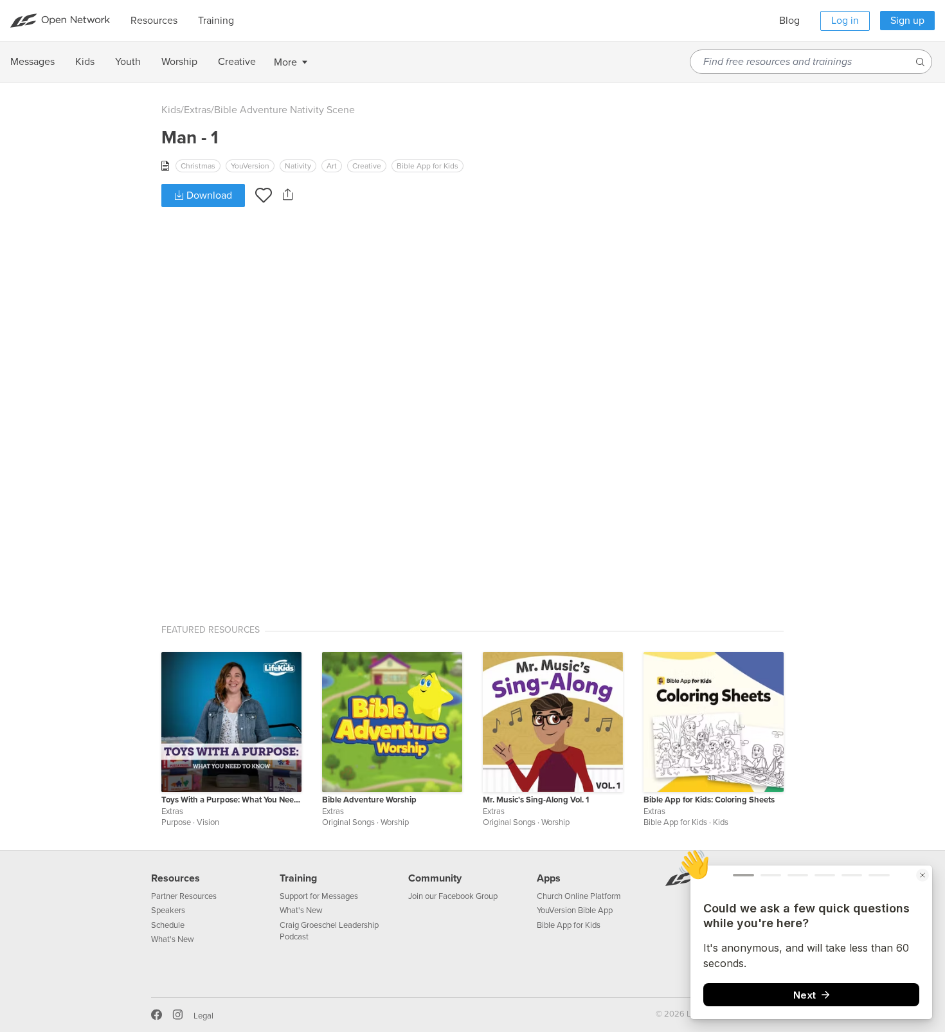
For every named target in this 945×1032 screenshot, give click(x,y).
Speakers (168, 910)
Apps (549, 878)
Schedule (167, 925)
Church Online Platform (579, 896)
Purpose (176, 822)
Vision (208, 822)
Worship (395, 822)
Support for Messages (319, 896)
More (285, 62)
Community (435, 878)
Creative (366, 165)
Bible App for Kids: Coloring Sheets (709, 800)
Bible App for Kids (427, 165)
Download (208, 195)
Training (298, 878)
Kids (171, 110)
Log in (845, 20)
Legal (203, 1016)
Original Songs (348, 822)
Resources (175, 878)
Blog (789, 20)
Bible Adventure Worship (369, 800)
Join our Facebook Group (453, 896)
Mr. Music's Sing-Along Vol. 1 (536, 800)
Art (332, 165)
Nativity (298, 165)
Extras (197, 110)
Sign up (907, 20)
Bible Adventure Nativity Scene (284, 110)
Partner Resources (184, 896)
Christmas (198, 165)
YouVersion (250, 165)
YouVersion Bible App (575, 910)
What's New (172, 939)
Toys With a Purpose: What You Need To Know (231, 800)
